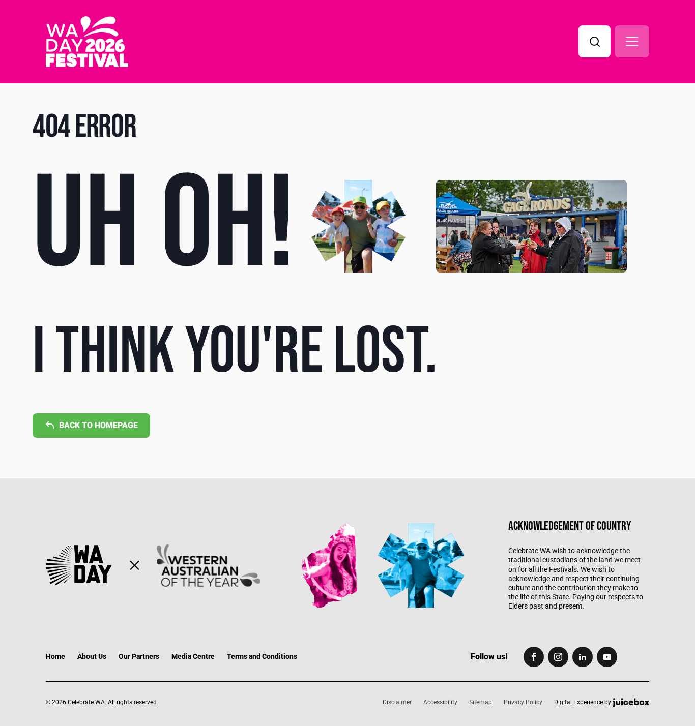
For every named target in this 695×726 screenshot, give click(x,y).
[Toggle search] (594, 41)
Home (55, 656)
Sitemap (480, 702)
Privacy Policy (523, 702)
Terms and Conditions (262, 656)
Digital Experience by (583, 702)
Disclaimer (397, 702)
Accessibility (440, 702)
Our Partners (139, 656)
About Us (91, 656)
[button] (632, 41)
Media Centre (193, 656)
